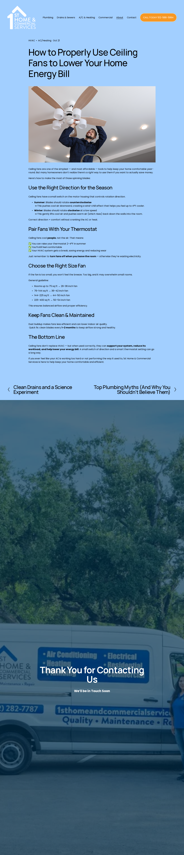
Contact (131, 17)
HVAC (31, 40)
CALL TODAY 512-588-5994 (158, 17)
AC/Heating (44, 40)
